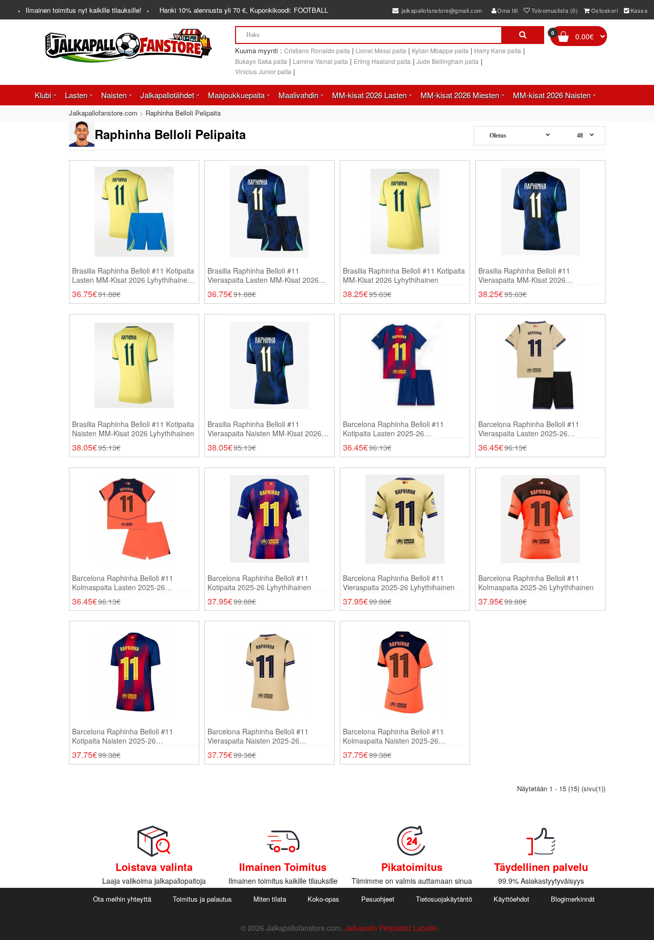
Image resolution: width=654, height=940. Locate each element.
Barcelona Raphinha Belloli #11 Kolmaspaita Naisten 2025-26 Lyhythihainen (393, 736)
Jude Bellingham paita (447, 61)
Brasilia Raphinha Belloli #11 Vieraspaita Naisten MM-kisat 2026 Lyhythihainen (264, 428)
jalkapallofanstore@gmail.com (441, 10)
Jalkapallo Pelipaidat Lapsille (391, 928)
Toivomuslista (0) (554, 10)
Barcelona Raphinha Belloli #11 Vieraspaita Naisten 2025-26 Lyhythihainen (258, 736)
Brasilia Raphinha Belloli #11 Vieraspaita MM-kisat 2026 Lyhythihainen (524, 275)
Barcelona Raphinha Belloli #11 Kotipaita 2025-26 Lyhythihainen (259, 582)
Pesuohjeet (377, 899)
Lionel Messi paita (381, 50)
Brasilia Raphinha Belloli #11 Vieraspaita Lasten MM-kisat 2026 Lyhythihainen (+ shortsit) (263, 275)
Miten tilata (269, 899)
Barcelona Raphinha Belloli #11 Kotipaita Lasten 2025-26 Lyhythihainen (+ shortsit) (393, 428)
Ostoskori (604, 10)
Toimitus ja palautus (202, 899)
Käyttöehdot (511, 899)
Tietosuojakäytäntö (444, 899)
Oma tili (507, 10)
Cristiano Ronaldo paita (317, 50)
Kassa (639, 10)
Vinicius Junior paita (263, 71)
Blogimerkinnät (573, 899)
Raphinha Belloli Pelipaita (183, 113)
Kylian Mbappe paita (440, 50)
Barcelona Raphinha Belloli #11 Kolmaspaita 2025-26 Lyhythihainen (536, 582)
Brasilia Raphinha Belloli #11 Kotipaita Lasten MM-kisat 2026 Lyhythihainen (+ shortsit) (133, 275)
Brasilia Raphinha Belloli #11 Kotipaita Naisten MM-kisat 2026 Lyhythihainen (133, 428)
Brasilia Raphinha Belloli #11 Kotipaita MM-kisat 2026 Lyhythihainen (404, 275)
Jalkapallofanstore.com (103, 113)
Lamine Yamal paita (320, 61)
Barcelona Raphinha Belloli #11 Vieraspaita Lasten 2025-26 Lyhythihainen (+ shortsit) (528, 428)
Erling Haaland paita (382, 61)
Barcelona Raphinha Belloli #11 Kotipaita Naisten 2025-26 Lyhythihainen (122, 736)
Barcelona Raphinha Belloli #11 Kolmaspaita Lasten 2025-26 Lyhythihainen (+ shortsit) (122, 582)
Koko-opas (323, 899)
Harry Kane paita (497, 50)
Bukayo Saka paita (261, 61)
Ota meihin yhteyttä (122, 899)
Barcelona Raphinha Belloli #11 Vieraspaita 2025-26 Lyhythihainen (399, 582)
